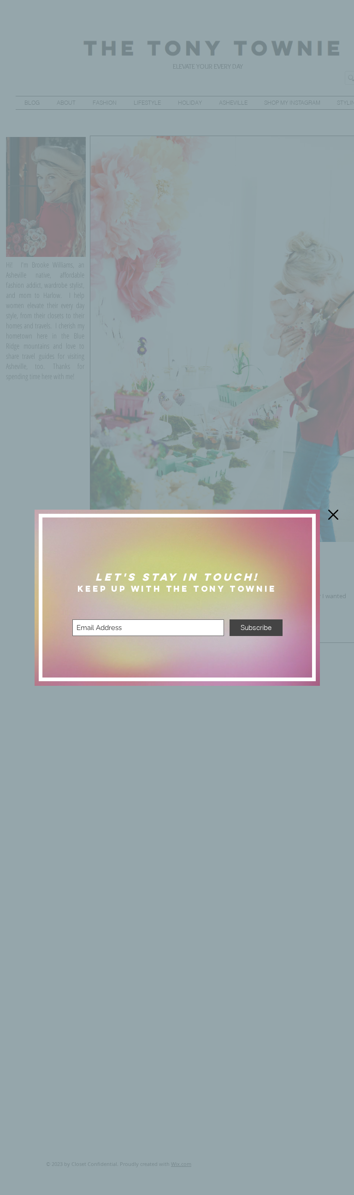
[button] (333, 515)
